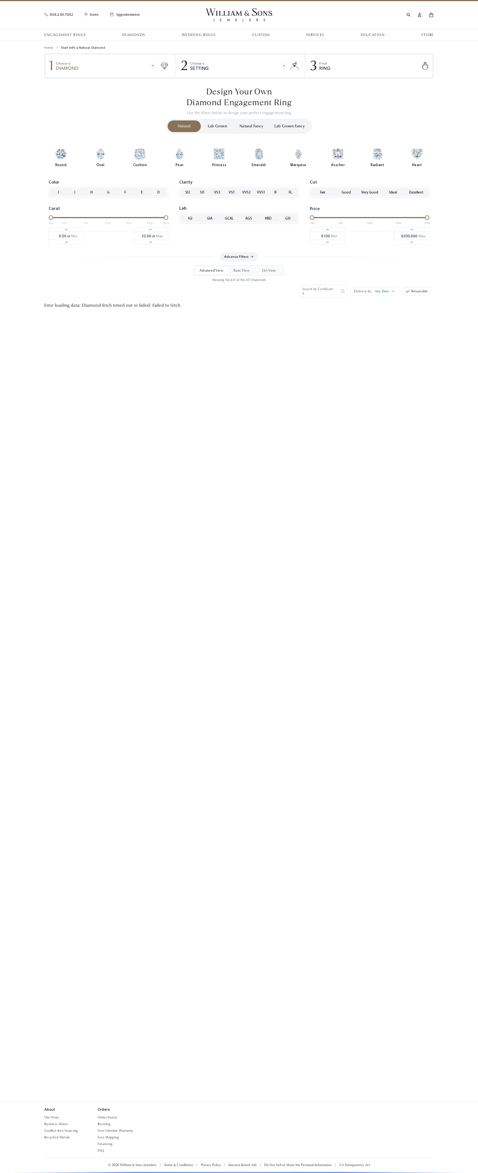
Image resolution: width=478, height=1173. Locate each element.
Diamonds (133, 35)
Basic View (241, 270)
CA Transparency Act (354, 1165)
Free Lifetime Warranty (115, 1131)
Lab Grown (217, 126)
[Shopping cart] (431, 14)
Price (315, 208)
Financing (105, 1144)
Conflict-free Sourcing (61, 1131)
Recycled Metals (57, 1137)
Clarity (186, 182)
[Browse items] (152, 66)
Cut (313, 182)
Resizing (104, 1124)
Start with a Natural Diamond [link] (83, 48)
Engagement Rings (65, 35)
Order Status (107, 1117)
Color (54, 182)
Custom (261, 35)
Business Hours (56, 1124)
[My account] (419, 14)
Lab (182, 208)
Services (315, 35)
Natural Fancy (251, 126)
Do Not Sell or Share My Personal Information (298, 1165)
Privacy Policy (211, 1165)
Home (48, 48)
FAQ (101, 1151)
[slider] (51, 217)
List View (269, 270)
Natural (184, 126)
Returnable (419, 291)
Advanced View (211, 270)
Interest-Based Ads (242, 1165)
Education (373, 35)
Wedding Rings (199, 35)
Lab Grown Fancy (289, 126)
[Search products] (408, 15)
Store (427, 35)
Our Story (51, 1117)
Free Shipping (108, 1137)
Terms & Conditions (178, 1165)
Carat (54, 208)
